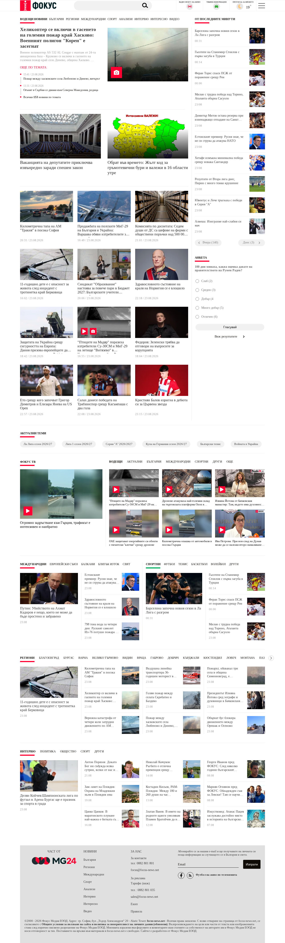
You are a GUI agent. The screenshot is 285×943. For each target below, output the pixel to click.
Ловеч (231, 657)
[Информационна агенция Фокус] (181, 875)
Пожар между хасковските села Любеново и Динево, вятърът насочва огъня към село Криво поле (61, 79)
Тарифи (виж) (140, 883)
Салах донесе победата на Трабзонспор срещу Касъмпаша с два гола (102, 404)
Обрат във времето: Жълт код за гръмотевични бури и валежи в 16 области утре (148, 167)
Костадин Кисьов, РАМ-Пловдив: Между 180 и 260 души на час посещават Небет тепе (162, 791)
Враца (141, 657)
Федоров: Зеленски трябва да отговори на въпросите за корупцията (157, 346)
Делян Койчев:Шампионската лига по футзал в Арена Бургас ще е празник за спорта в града (49, 799)
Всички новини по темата (42, 97)
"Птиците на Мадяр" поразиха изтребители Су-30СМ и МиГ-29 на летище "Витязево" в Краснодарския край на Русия (102, 347)
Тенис (183, 564)
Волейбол (218, 564)
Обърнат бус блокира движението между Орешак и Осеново (221, 721)
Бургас (68, 657)
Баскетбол (199, 564)
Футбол (169, 564)
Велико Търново (105, 657)
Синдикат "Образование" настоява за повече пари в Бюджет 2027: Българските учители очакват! (103, 289)
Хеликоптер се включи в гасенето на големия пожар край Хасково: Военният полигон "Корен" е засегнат (58, 38)
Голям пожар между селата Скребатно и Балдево (159, 697)
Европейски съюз (64, 564)
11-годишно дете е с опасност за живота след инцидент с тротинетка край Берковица (44, 288)
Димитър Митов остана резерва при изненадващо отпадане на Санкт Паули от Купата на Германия (219, 117)
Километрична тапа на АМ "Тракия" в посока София (40, 228)
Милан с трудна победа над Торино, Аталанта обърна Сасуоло (219, 96)
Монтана (247, 657)
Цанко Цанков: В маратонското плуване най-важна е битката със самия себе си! (101, 815)
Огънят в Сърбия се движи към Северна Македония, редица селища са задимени (60, 90)
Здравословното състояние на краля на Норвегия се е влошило (160, 286)
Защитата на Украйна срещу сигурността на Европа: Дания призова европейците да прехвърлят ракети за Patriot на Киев (43, 347)
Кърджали (191, 657)
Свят (126, 564)
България (56, 19)
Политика (48, 751)
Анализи (125, 19)
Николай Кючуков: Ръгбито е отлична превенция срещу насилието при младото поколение (161, 766)
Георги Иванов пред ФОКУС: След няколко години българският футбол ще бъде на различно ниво (222, 766)
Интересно (159, 19)
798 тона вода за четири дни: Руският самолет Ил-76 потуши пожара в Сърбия (101, 628)
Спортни (201, 461)
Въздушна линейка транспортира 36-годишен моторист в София (159, 672)
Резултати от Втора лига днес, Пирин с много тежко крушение (216, 181)
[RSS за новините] (190, 875)
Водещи (115, 461)
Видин (127, 657)
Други (217, 461)
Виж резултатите (226, 336)
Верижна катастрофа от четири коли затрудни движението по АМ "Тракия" (100, 722)
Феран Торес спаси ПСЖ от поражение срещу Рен (213, 75)
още (229, 461)
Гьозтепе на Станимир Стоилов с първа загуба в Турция (217, 54)
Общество (68, 751)
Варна (83, 657)
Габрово (157, 657)
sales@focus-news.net (144, 896)
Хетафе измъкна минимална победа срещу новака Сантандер (219, 160)
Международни (93, 19)
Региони (72, 19)
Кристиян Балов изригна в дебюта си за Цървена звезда (161, 402)
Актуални (134, 461)
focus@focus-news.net (145, 870)
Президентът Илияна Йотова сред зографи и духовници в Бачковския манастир (223, 697)
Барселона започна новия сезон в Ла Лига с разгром (217, 33)
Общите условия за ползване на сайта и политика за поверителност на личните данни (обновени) (104, 924)
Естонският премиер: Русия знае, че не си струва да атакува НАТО (219, 138)
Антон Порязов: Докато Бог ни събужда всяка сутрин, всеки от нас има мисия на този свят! (101, 766)
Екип (134, 904)
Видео (174, 19)
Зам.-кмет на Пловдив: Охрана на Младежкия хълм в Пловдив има (100, 790)
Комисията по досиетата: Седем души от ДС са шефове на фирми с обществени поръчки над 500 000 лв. (161, 231)
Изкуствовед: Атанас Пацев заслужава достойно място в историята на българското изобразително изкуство (225, 815)
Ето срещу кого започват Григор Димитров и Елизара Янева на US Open (46, 404)
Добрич (173, 657)
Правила (136, 911)
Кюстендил (213, 657)
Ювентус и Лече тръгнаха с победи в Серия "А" (218, 202)
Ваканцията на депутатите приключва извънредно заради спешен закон (56, 165)
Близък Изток (108, 564)
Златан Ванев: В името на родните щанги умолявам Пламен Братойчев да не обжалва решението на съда (163, 815)
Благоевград (49, 657)
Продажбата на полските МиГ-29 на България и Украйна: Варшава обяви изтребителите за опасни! (102, 231)
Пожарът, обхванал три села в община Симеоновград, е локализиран (222, 672)
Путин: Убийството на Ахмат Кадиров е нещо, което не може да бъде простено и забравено (46, 612)
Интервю (141, 19)
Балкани (88, 564)
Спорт (112, 19)
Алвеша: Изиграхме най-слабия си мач (218, 223)
